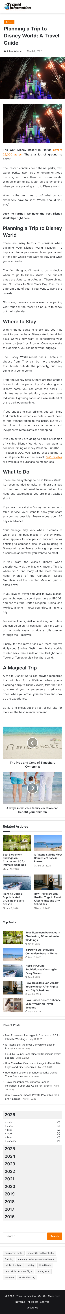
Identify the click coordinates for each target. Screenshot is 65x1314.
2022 (10, 1171)
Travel (9, 22)
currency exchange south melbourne (36, 1259)
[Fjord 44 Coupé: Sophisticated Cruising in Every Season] (17, 882)
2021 (9, 1178)
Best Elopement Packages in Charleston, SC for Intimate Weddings (42, 936)
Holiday (30, 1265)
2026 (10, 1114)
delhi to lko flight (13, 1265)
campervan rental (14, 1253)
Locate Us (32, 1307)
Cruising (9, 1259)
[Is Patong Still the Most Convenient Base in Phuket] (48, 843)
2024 (10, 1156)
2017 (9, 1209)
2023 (10, 1163)
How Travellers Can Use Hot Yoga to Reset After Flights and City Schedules (42, 986)
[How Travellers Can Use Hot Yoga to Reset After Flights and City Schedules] (48, 882)
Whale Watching (27, 1277)
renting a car (43, 1271)
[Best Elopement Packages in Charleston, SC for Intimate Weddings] (17, 843)
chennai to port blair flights (41, 1253)
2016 (10, 1216)
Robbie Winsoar (14, 51)
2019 (10, 1194)
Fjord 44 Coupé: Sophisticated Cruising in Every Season (41, 969)
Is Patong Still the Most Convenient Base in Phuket (48, 858)
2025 (10, 1148)
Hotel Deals (45, 1265)
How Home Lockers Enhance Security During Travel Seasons (43, 1003)
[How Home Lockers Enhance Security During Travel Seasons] (13, 1005)
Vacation (9, 1277)
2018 (10, 1201)
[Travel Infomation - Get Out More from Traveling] (17, 7)
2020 (10, 1186)
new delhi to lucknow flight (18, 1271)
